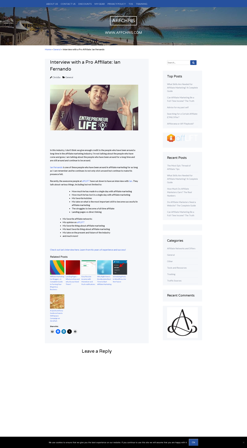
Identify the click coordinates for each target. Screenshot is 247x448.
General (57, 49)
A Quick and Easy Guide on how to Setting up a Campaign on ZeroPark (56, 315)
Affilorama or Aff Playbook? (180, 123)
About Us (52, 3)
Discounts (85, 3)
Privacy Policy (116, 3)
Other (170, 261)
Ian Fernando (56, 167)
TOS (131, 3)
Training (141, 3)
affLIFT (86, 181)
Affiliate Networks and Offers (181, 248)
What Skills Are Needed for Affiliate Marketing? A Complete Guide (182, 87)
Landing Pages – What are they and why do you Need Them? (73, 280)
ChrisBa (56, 77)
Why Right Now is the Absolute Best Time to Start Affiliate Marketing (104, 280)
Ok (193, 442)
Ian (130, 181)
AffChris (123, 20)
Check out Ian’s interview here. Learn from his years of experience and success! (88, 249)
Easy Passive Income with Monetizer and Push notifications (88, 280)
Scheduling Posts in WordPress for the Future (119, 279)
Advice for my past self (178, 107)
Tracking (171, 274)
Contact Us (68, 3)
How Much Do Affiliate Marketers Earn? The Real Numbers (179, 192)
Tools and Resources (177, 267)
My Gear (99, 3)
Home (48, 49)
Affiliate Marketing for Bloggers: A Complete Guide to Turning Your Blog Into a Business (57, 282)
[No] (243, 442)
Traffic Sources (174, 280)
